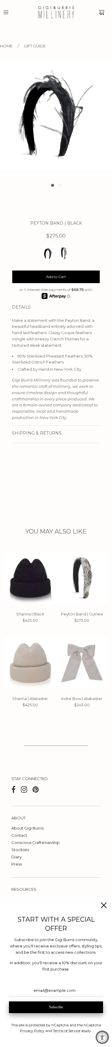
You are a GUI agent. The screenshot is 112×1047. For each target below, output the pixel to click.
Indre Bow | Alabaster (81, 698)
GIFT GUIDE (35, 45)
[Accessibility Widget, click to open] (102, 1037)
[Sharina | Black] (30, 578)
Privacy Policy (32, 1030)
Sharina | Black (30, 614)
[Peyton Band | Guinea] (82, 578)
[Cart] (102, 12)
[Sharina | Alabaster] (30, 663)
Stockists (20, 849)
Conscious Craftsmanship (35, 842)
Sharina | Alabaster (30, 698)
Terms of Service (66, 1030)
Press (16, 864)
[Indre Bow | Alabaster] (82, 663)
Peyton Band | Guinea (82, 614)
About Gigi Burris (27, 828)
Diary (16, 856)
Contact (19, 835)
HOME (6, 45)
